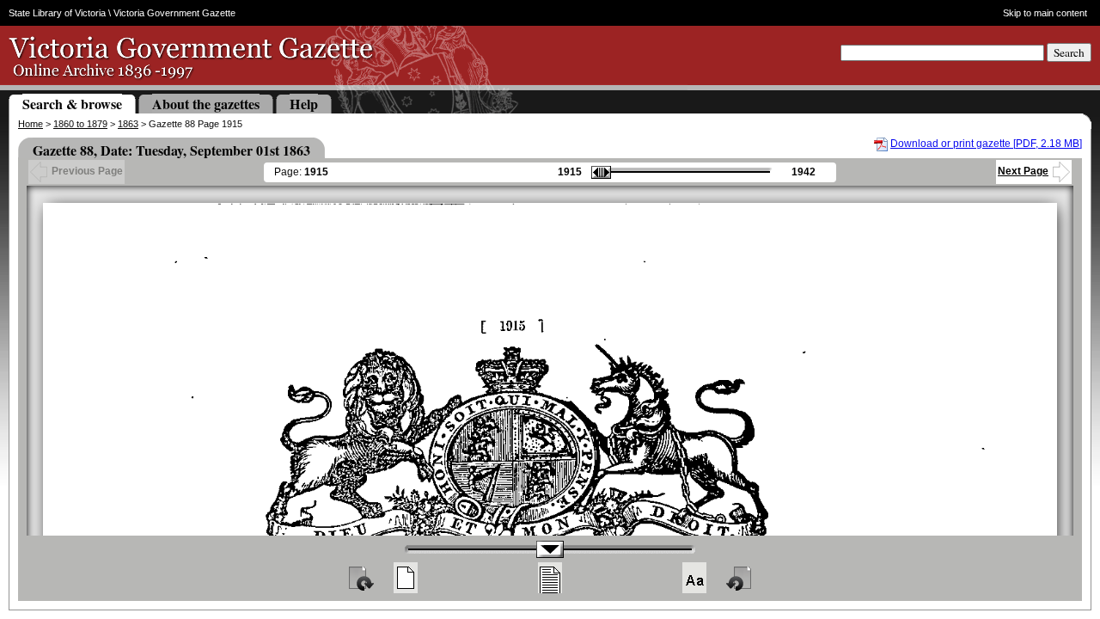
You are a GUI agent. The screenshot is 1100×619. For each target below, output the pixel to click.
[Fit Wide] (550, 577)
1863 (128, 124)
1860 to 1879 (80, 124)
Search (1069, 52)
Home (30, 124)
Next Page (1023, 171)
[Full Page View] (406, 577)
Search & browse (72, 103)
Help (304, 103)
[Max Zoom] (694, 577)
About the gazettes (206, 103)
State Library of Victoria (57, 13)
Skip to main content (1045, 13)
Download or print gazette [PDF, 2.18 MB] (986, 144)
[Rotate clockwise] (360, 577)
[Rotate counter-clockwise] (740, 577)
